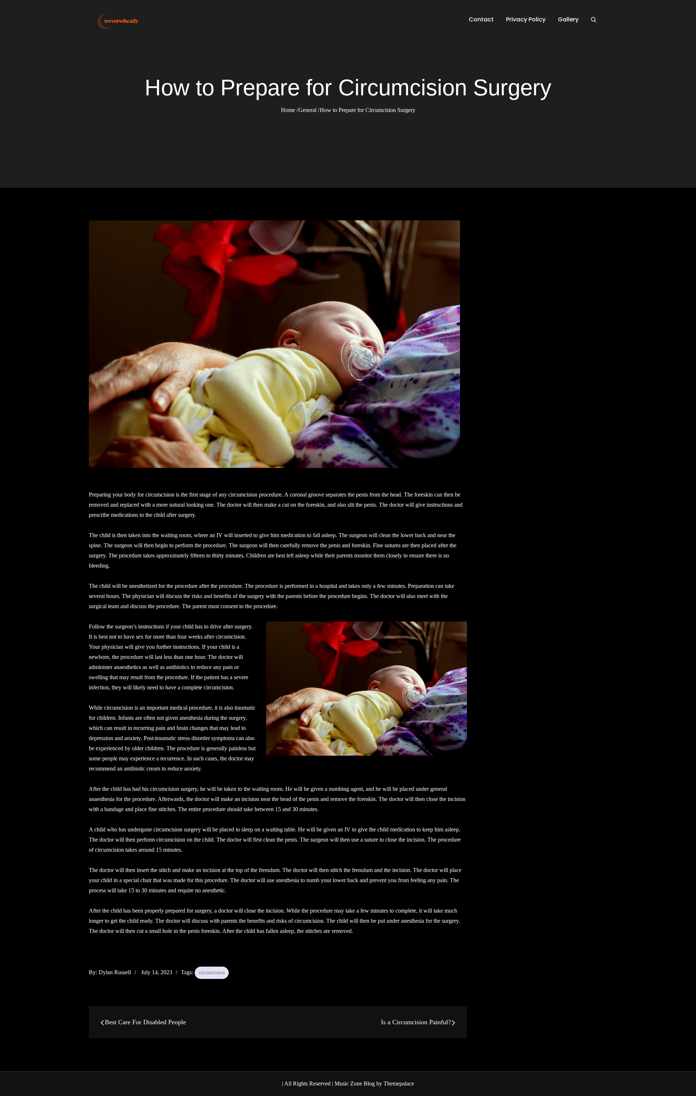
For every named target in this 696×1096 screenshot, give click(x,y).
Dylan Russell (115, 972)
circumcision (212, 972)
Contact (481, 19)
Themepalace (399, 1083)
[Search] (593, 19)
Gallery (568, 19)
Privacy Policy (526, 19)
